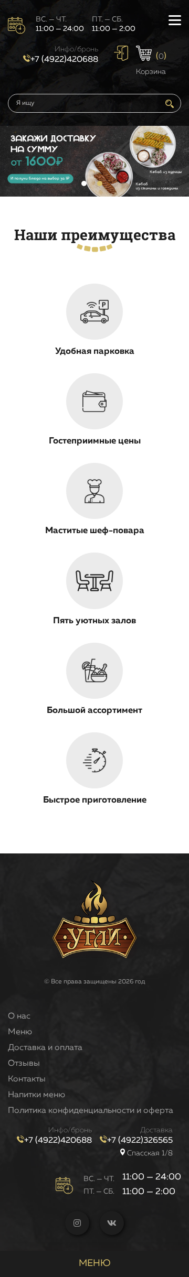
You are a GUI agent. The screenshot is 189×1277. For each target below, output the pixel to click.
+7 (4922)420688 (64, 60)
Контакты (27, 1079)
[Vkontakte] (112, 1223)
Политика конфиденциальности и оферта (90, 1111)
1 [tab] (84, 183)
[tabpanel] (94, 161)
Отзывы (24, 1063)
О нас (19, 1016)
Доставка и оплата (45, 1048)
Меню (20, 1032)
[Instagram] (77, 1223)
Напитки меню (36, 1095)
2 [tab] (99, 183)
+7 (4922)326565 (140, 1141)
